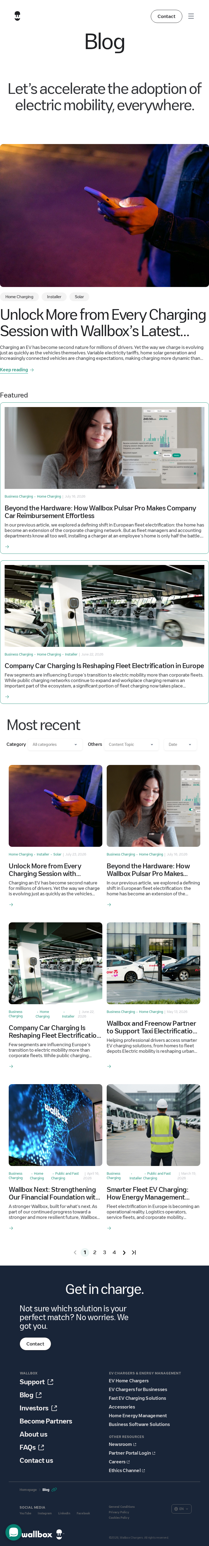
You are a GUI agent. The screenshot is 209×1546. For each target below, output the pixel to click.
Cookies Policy (119, 1517)
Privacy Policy (119, 1512)
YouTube (25, 1513)
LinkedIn (64, 1513)
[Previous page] (75, 1252)
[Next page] (124, 1252)
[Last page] (134, 1252)
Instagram (45, 1513)
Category (16, 744)
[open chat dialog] (13, 1532)
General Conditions (122, 1506)
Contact (167, 16)
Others (95, 744)
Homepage (28, 1489)
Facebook (83, 1513)
